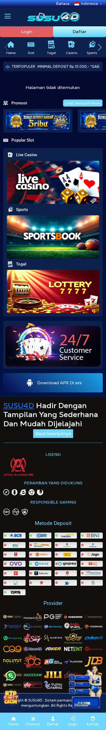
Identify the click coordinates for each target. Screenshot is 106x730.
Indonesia (89, 3)
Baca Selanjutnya (53, 433)
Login (26, 31)
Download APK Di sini (59, 383)
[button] (7, 16)
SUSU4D (18, 405)
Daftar (79, 31)
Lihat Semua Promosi (83, 103)
